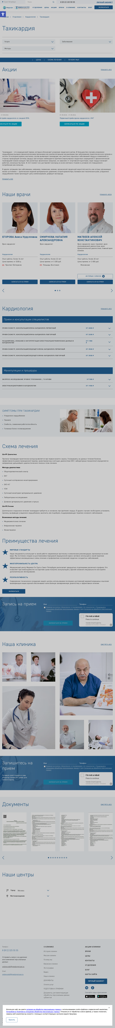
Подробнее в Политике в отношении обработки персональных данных (33, 1012)
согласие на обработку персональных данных (43, 1009)
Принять (12, 1020)
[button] (3, 14)
